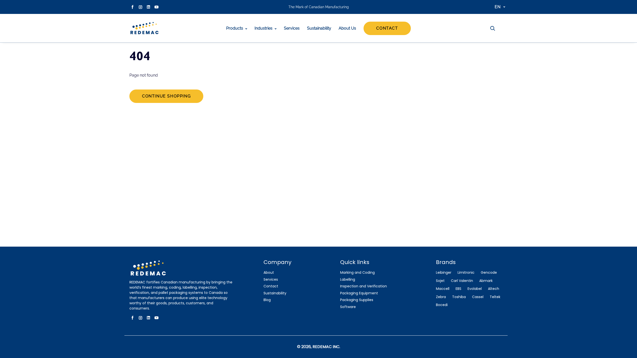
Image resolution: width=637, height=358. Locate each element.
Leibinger (443, 272)
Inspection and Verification (363, 286)
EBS (458, 289)
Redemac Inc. (326, 347)
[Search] (493, 28)
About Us (347, 28)
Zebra (441, 297)
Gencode (489, 272)
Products (235, 28)
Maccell (442, 289)
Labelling (347, 279)
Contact (387, 28)
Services (292, 28)
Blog (267, 300)
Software (348, 307)
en (498, 6)
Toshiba (459, 297)
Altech (493, 289)
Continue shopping (166, 96)
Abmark (486, 281)
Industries (264, 28)
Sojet (440, 281)
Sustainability (319, 28)
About (269, 272)
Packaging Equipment (359, 293)
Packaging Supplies (356, 300)
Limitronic (466, 272)
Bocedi (442, 305)
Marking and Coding (357, 272)
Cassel (477, 297)
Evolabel (475, 289)
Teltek (495, 297)
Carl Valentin (462, 281)
